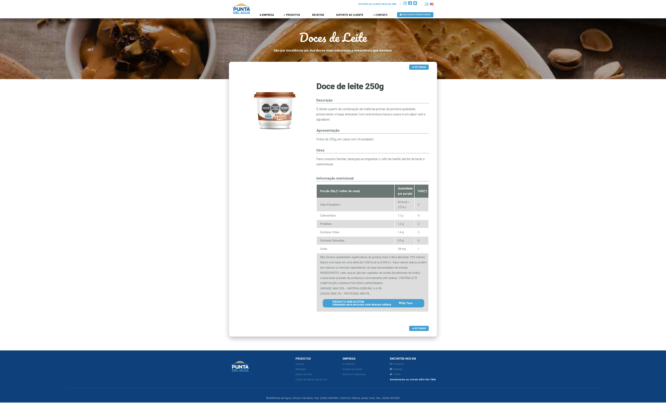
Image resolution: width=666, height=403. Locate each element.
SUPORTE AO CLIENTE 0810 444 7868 (377, 4)
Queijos (300, 364)
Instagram (398, 364)
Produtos (293, 15)
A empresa (267, 15)
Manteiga (301, 369)
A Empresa (349, 364)
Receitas (318, 15)
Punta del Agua (241, 8)
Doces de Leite (304, 374)
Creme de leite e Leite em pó (311, 379)
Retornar (420, 67)
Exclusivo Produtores (354, 374)
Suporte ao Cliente (349, 15)
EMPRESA (349, 358)
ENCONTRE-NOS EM (403, 358)
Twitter (396, 374)
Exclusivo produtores (416, 15)
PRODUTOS (303, 358)
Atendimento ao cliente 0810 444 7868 (413, 379)
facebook (397, 369)
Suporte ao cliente (352, 369)
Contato (381, 15)
